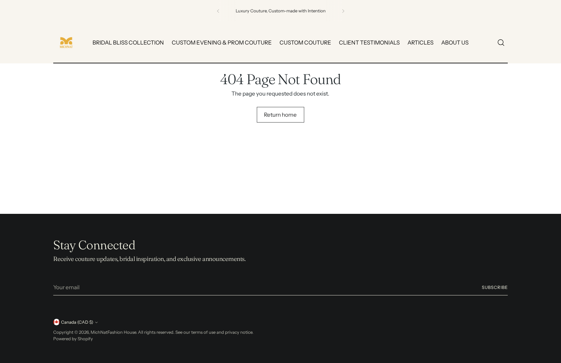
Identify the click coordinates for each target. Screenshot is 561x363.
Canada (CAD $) (77, 322)
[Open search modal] (500, 42)
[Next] (343, 11)
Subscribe (495, 287)
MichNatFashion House (113, 332)
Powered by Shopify (73, 338)
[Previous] (218, 11)
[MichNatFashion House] (66, 43)
